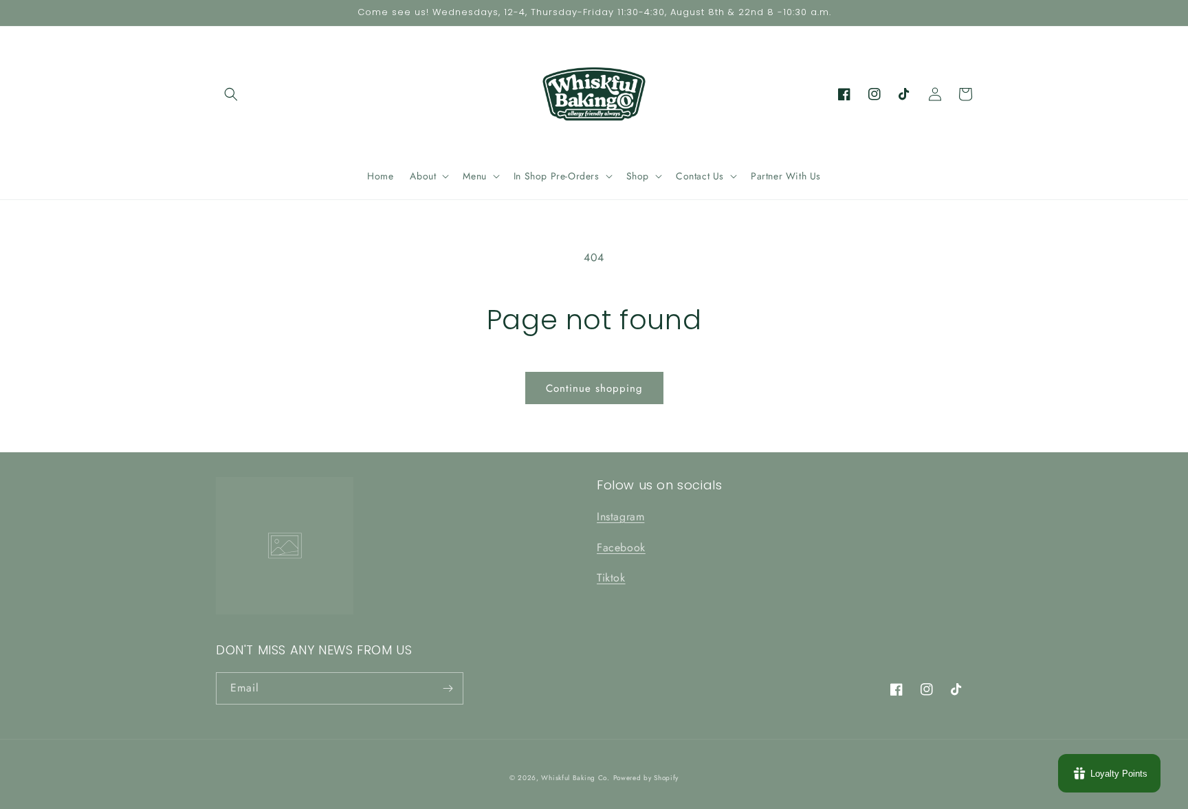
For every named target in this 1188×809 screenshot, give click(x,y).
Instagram (620, 516)
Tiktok (611, 578)
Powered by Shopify (646, 778)
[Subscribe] (447, 688)
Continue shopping (594, 388)
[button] (231, 94)
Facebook (621, 547)
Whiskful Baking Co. (575, 778)
